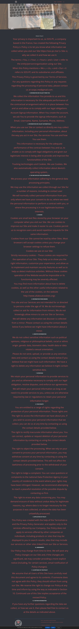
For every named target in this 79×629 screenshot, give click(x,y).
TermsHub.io (61, 520)
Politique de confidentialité (46, 625)
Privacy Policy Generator (32, 524)
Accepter (47, 627)
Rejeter (53, 627)
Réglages (58, 627)
